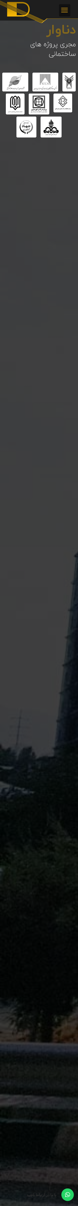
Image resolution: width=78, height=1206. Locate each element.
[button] (64, 10)
